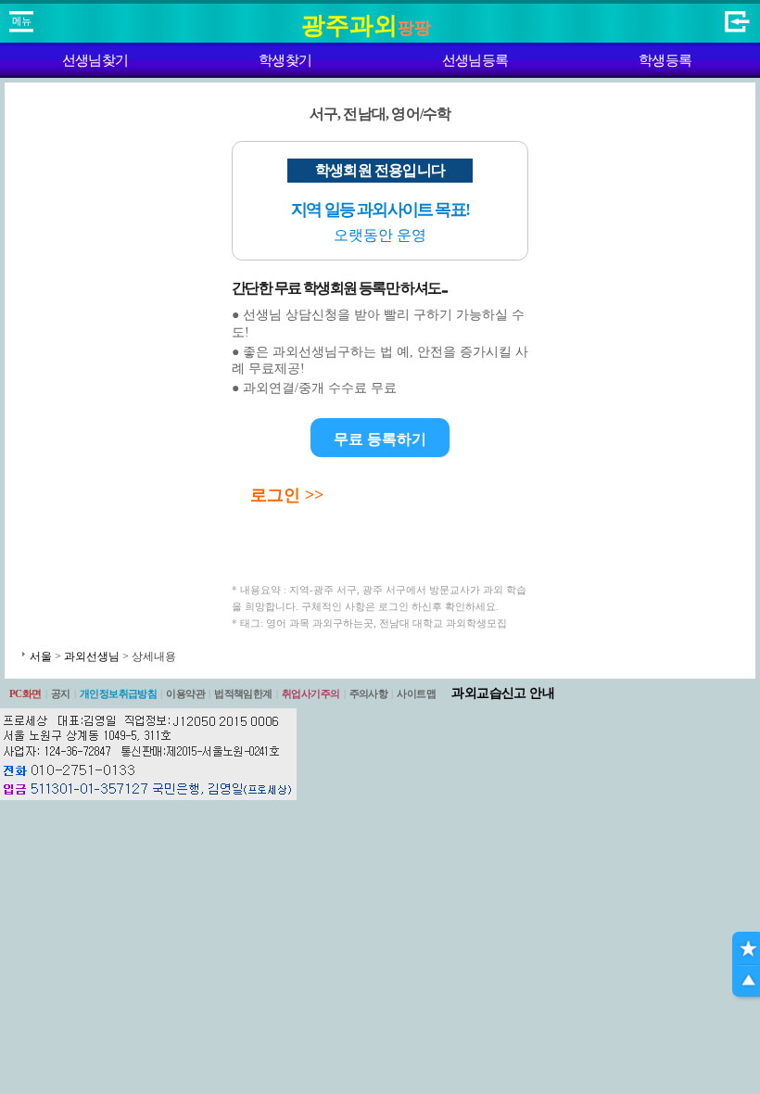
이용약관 (185, 693)
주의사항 (368, 693)
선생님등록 (475, 60)
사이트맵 (416, 693)
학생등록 (665, 60)
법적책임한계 (243, 693)
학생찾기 (285, 60)
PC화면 (25, 693)
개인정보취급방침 (119, 693)
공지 (60, 693)
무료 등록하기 (380, 439)
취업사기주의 (311, 693)
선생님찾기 (95, 60)
